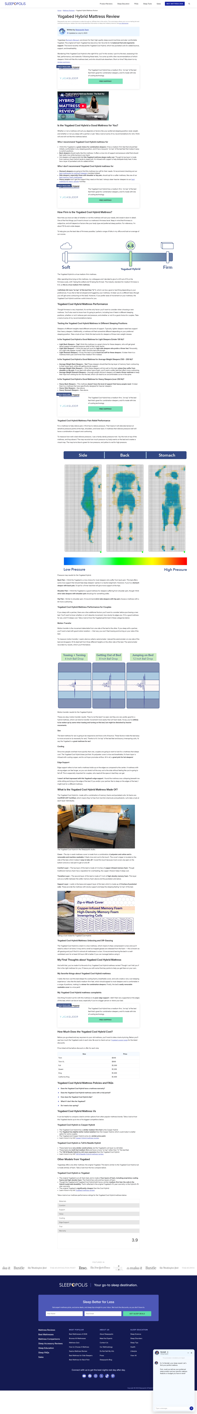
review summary (63, 62)
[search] (189, 3)
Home (59, 10)
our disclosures (123, 23)
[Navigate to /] (73, 1285)
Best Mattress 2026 (175, 4)
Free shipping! (105, 81)
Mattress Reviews (68, 10)
